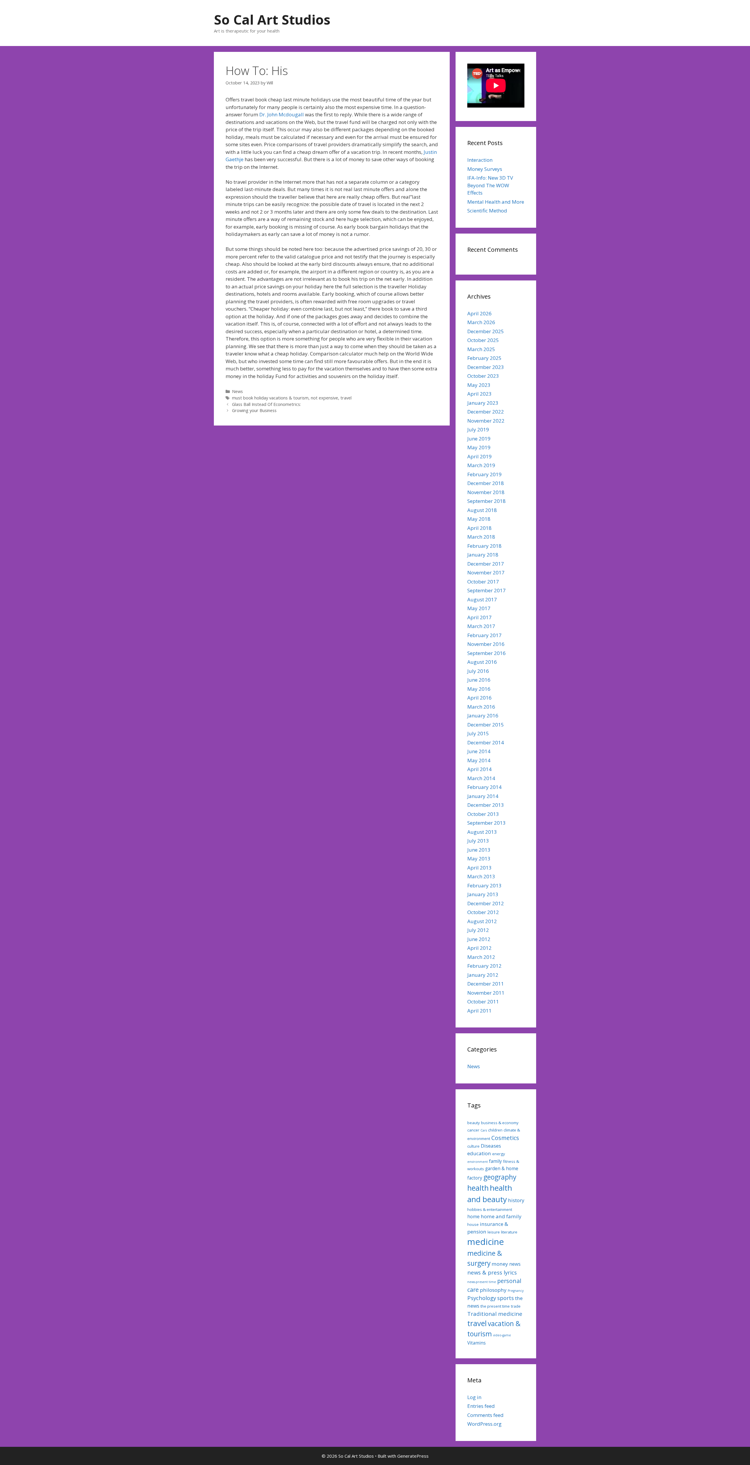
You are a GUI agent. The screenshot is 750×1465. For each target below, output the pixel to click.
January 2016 (482, 715)
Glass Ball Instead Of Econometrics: (266, 404)
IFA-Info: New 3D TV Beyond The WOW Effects (490, 185)
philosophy (493, 1290)
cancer (473, 1130)
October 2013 (483, 814)
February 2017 (484, 635)
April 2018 (479, 528)
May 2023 (478, 385)
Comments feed (485, 1415)
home (473, 1216)
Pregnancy (516, 1291)
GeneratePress (413, 1456)
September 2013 (486, 822)
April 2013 (479, 867)
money (500, 1263)
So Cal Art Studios (272, 19)
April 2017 (479, 617)
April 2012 (479, 948)
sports (505, 1297)
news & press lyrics (492, 1272)
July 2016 (478, 671)
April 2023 (479, 393)
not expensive (324, 398)
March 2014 (481, 778)
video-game (502, 1335)
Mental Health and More (495, 201)
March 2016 (481, 706)
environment (477, 1162)
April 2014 (479, 769)
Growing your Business (254, 410)
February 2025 (484, 358)
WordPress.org (484, 1423)
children (495, 1130)
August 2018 (482, 510)
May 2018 (478, 518)
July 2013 (478, 840)
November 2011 (485, 992)
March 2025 (481, 349)
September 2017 (486, 590)
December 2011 (485, 983)
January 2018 (482, 554)
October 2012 (483, 912)
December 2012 (485, 903)
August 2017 (482, 599)
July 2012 (478, 930)
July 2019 (478, 429)
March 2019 (481, 465)
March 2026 (481, 322)
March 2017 (481, 626)
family (495, 1161)
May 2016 (478, 688)
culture (473, 1146)
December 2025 (485, 331)
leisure (494, 1232)
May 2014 (478, 760)
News (237, 391)
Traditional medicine (494, 1313)
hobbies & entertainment (489, 1209)
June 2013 (478, 849)
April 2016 (479, 697)
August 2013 (482, 831)
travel (346, 398)
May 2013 (478, 858)
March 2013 (481, 876)
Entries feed (481, 1406)
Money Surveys (484, 169)
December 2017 (485, 563)
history (516, 1200)
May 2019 (478, 447)
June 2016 (478, 679)
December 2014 (485, 742)
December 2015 (485, 724)
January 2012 (482, 974)
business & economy (500, 1122)
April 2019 (479, 456)
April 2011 (479, 1010)
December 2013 (485, 805)
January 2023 (482, 402)
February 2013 (484, 885)
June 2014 (478, 751)
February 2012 (484, 965)
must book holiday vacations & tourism (270, 398)
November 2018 (485, 492)
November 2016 (485, 644)
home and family (501, 1216)
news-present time (481, 1282)
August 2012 (482, 921)
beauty (473, 1122)
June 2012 (478, 939)
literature (509, 1232)
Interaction (479, 159)
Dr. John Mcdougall (281, 114)
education (479, 1153)
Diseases (491, 1145)
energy (498, 1153)
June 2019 (478, 438)
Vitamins (476, 1343)
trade (516, 1306)
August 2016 (482, 662)
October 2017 (483, 581)
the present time (495, 1306)
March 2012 (481, 957)
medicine (485, 1242)
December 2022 (485, 411)
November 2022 (485, 420)
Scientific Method (487, 210)
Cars (483, 1130)
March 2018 (481, 536)
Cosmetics (505, 1138)
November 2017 (485, 572)
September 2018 (486, 501)
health (478, 1188)
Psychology (481, 1297)
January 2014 (482, 796)
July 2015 (478, 733)
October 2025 (483, 340)
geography (499, 1177)
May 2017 (478, 608)
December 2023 (485, 367)
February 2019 (484, 474)
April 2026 (479, 313)
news (515, 1264)
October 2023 (483, 375)
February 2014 (484, 787)
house (473, 1224)
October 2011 (483, 1001)
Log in (474, 1397)
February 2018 (484, 545)
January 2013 (482, 894)
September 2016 (486, 653)
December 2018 (485, 483)
